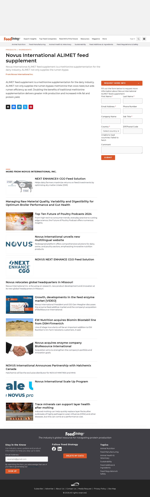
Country (105, 127)
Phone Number (130, 106)
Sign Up (12, 471)
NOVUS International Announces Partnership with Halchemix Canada (48, 367)
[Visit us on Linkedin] (60, 449)
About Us (60, 489)
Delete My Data (75, 456)
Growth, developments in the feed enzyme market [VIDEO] (64, 299)
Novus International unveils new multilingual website (57, 238)
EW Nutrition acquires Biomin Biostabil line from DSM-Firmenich (65, 321)
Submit (108, 158)
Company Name (108, 117)
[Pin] (31, 107)
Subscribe (38, 489)
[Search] (138, 39)
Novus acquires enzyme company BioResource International (58, 344)
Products (11, 50)
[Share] (14, 107)
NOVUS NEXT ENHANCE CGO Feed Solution (64, 259)
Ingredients (25, 50)
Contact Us (71, 489)
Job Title (127, 117)
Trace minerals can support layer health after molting (62, 406)
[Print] (8, 107)
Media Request (85, 489)
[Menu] (144, 39)
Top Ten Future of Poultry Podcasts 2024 (63, 214)
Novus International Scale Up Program (61, 381)
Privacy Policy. (33, 467)
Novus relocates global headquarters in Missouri (39, 282)
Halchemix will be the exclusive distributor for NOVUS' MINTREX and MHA (41, 373)
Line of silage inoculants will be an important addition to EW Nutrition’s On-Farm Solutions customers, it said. (63, 328)
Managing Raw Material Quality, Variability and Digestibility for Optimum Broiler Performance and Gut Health (50, 203)
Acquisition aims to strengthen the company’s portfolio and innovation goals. (63, 351)
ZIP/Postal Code (130, 127)
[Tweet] (25, 107)
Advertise (49, 489)
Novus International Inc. (22, 74)
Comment (106, 145)
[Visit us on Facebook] (54, 449)
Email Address (108, 106)
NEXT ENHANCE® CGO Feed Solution (60, 178)
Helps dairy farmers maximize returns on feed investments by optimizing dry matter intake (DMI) (64, 183)
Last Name (128, 96)
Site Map (112, 489)
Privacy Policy (100, 489)
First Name (107, 96)
